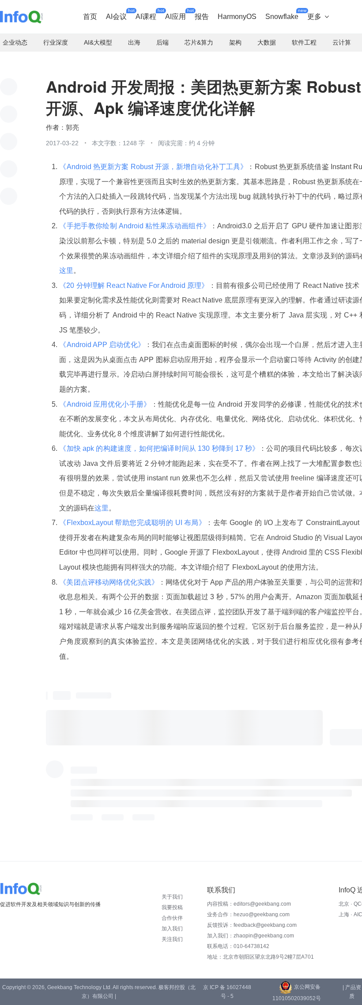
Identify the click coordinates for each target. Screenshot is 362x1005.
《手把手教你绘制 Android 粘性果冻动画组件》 (134, 226)
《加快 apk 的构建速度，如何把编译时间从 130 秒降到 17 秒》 (159, 448)
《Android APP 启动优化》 (102, 344)
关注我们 (172, 939)
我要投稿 (172, 907)
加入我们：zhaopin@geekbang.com (250, 936)
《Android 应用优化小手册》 (105, 404)
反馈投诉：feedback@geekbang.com (252, 925)
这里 (66, 270)
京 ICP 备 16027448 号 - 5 (227, 991)
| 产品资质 (352, 991)
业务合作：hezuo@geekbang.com (248, 914)
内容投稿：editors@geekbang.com (249, 904)
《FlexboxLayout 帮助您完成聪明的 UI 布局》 (132, 522)
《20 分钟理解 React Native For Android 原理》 (133, 285)
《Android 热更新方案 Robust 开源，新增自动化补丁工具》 (153, 166)
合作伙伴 (172, 918)
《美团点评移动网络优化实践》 (108, 582)
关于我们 (172, 897)
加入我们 (172, 929)
